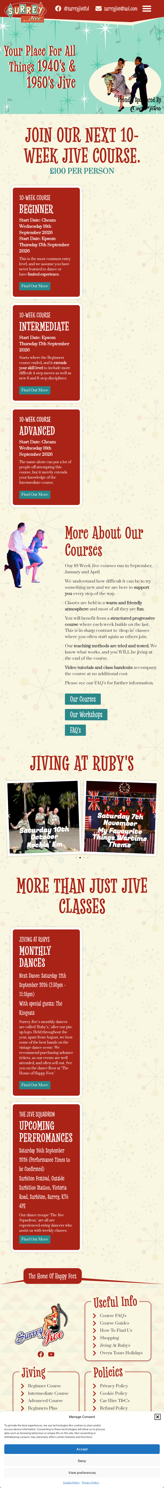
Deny (82, 1461)
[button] (157, 1417)
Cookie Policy (71, 1482)
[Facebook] (41, 1354)
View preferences (82, 1473)
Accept (82, 1449)
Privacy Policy (90, 1482)
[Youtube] (51, 1354)
